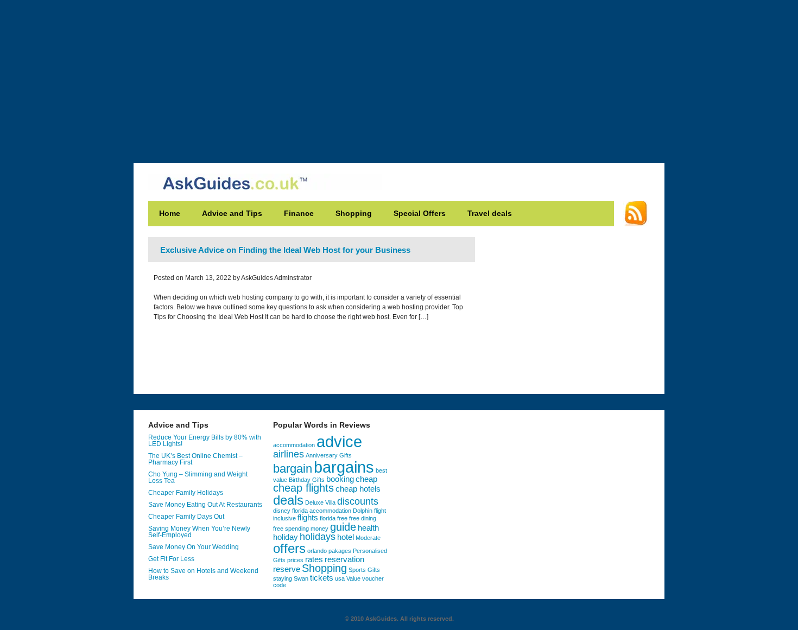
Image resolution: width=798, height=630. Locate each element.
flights (307, 517)
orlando (317, 551)
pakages (339, 551)
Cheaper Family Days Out (186, 516)
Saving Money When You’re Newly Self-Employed (199, 532)
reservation (344, 559)
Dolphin (362, 510)
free (342, 518)
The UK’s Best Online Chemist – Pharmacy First (195, 459)
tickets (321, 578)
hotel (345, 537)
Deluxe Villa (320, 502)
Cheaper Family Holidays (185, 493)
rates (314, 559)
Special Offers (420, 213)
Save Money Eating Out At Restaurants (205, 504)
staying (282, 578)
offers (289, 548)
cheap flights (303, 488)
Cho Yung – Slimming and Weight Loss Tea (198, 477)
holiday (285, 537)
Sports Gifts (364, 570)
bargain (292, 468)
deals (288, 500)
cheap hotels (358, 489)
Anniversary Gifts (329, 455)
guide (343, 527)
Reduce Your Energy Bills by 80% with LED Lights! (204, 441)
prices (295, 560)
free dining (362, 518)
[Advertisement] (399, 76)
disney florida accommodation (312, 510)
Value (353, 578)
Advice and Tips (232, 213)
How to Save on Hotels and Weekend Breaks (203, 574)
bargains (344, 467)
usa (340, 578)
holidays (317, 536)
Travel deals (489, 213)
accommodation (294, 445)
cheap (366, 479)
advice (339, 441)
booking (340, 479)
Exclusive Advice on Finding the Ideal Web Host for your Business (285, 249)
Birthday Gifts (307, 479)
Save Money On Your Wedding (193, 547)
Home (169, 213)
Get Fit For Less (171, 559)
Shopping (353, 213)
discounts (357, 501)
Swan (301, 578)
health (368, 528)
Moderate (368, 537)
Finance (299, 213)
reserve (286, 569)
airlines (288, 454)
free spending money (300, 528)
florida (327, 518)
